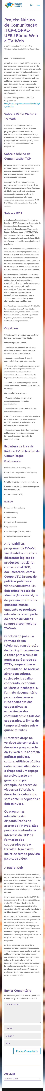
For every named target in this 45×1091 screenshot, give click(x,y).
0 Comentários (33, 49)
